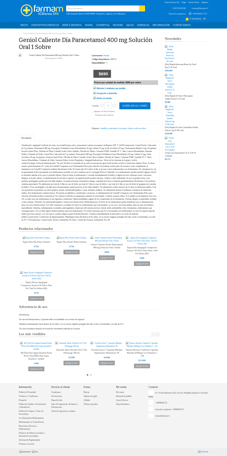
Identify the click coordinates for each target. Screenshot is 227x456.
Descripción (26, 138)
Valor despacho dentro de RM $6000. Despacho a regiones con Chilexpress (96, 14)
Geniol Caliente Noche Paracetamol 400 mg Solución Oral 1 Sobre (107, 246)
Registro (205, 2)
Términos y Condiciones (28, 396)
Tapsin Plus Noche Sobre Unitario (72, 242)
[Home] (19, 33)
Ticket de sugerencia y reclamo (63, 411)
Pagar (184, 2)
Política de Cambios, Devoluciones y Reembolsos (32, 405)
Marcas (86, 392)
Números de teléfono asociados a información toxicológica (32, 434)
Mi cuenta (120, 392)
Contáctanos (182, 25)
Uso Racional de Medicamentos (31, 418)
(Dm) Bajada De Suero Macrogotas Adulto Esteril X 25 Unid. (179, 97)
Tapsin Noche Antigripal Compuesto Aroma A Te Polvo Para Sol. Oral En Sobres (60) (36, 285)
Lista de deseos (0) (172, 2)
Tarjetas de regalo (90, 396)
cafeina (130, 128)
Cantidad (95, 106)
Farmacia (143, 25)
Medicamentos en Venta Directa (31, 422)
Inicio (24, 25)
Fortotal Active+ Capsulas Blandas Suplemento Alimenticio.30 (106, 351)
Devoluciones (56, 396)
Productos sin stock (26, 444)
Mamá (89, 25)
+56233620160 (179, 8)
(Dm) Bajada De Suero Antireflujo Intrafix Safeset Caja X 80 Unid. (181, 128)
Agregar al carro (134, 105)
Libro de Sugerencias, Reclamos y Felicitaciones (64, 405)
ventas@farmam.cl (200, 8)
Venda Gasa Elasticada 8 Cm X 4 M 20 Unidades (180, 154)
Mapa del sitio (56, 400)
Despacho (23, 400)
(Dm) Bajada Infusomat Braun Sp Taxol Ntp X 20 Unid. (180, 65)
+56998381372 (161, 403)
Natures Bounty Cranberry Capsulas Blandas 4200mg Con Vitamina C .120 (142, 353)
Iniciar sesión (193, 2)
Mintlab (106, 55)
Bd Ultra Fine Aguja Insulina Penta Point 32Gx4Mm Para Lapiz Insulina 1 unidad (36, 356)
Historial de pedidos (124, 396)
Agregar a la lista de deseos (104, 111)
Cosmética (103, 25)
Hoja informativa (122, 404)
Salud (130, 25)
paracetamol (113, 128)
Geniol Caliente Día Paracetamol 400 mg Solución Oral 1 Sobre (47, 33)
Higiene (118, 25)
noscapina (123, 128)
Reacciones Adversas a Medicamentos (28, 427)
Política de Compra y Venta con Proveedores (31, 412)
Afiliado (87, 400)
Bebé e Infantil (72, 25)
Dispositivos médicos (45, 25)
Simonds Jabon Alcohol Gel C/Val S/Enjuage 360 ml (71, 351)
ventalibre (104, 128)
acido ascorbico (140, 128)
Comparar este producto (104, 115)
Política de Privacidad (27, 392)
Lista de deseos (122, 400)
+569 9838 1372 (199, 13)
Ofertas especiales (91, 404)
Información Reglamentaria (29, 440)
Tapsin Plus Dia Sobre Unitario (36, 242)
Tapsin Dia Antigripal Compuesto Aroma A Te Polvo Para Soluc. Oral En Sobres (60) (142, 250)
